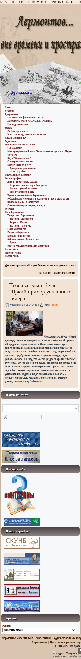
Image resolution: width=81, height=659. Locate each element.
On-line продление (17, 131)
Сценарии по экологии (20, 161)
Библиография (13, 178)
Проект (13, 242)
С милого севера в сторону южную (26, 205)
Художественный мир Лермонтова (26, 195)
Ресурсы (9, 209)
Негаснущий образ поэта (23, 188)
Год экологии (14, 148)
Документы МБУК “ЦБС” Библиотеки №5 (29, 121)
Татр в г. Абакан (18, 222)
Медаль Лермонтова (18, 236)
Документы (11, 114)
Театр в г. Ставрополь (21, 218)
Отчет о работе (18, 171)
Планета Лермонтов (18, 232)
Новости (9, 110)
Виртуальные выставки (18, 175)
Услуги (8, 127)
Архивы (6, 626)
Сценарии (10, 141)
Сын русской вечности (22, 191)
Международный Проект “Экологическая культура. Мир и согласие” (39, 152)
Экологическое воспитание (20, 144)
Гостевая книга (13, 252)
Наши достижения (17, 124)
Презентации (12, 256)
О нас (8, 107)
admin (55, 305)
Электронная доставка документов (26, 134)
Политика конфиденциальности (25, 117)
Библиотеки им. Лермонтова (23, 239)
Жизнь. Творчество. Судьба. (22, 182)
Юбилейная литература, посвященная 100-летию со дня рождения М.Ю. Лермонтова (38, 200)
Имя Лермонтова (14, 212)
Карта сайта (11, 249)
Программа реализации (23, 168)
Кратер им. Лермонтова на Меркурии (28, 246)
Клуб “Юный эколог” (19, 158)
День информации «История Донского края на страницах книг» (40, 265)
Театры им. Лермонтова (20, 215)
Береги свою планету (19, 164)
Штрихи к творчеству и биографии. (29, 185)
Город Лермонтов (16, 229)
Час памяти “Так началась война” (57, 273)
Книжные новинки (15, 137)
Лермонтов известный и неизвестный (26, 638)
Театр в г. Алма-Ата (20, 225)
